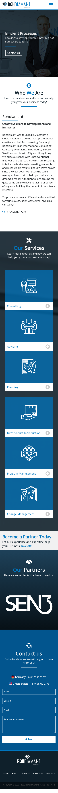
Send (30, 739)
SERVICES (25, 773)
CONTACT (50, 773)
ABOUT (15, 773)
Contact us (13, 53)
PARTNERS (38, 773)
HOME (6, 773)
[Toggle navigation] (49, 4)
